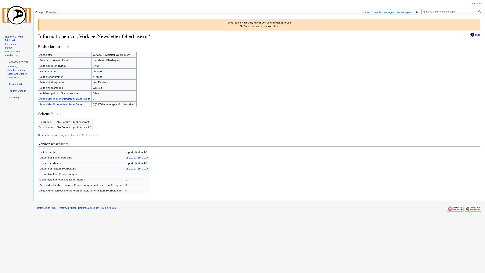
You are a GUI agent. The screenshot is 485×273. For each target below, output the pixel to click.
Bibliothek (10, 40)
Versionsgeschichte (407, 12)
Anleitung (12, 66)
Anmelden (476, 3)
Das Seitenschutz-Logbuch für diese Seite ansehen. (69, 134)
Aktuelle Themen (16, 70)
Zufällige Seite (12, 55)
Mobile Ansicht (108, 208)
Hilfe (477, 34)
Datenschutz (43, 208)
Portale (9, 47)
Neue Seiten (13, 77)
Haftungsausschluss (88, 208)
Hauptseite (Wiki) (14, 36)
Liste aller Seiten (13, 51)
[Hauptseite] (17, 15)
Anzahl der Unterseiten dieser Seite (60, 104)
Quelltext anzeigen (383, 12)
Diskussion (52, 12)
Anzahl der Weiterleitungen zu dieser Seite (64, 98)
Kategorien (10, 44)
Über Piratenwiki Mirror (64, 208)
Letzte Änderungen (17, 74)
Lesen (367, 12)
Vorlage (39, 12)
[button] (18, 62)
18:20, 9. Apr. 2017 (136, 157)
